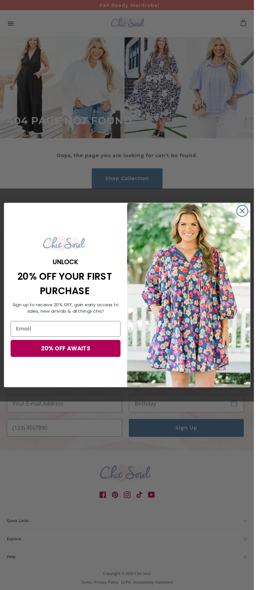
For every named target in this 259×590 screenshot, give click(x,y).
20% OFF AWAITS (65, 348)
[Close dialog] (242, 210)
